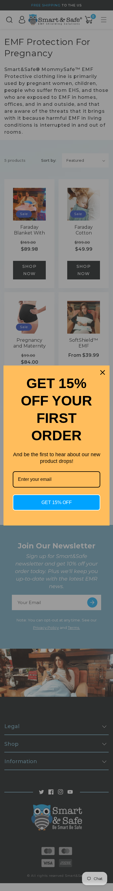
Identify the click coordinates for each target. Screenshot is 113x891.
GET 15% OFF (56, 502)
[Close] (103, 372)
